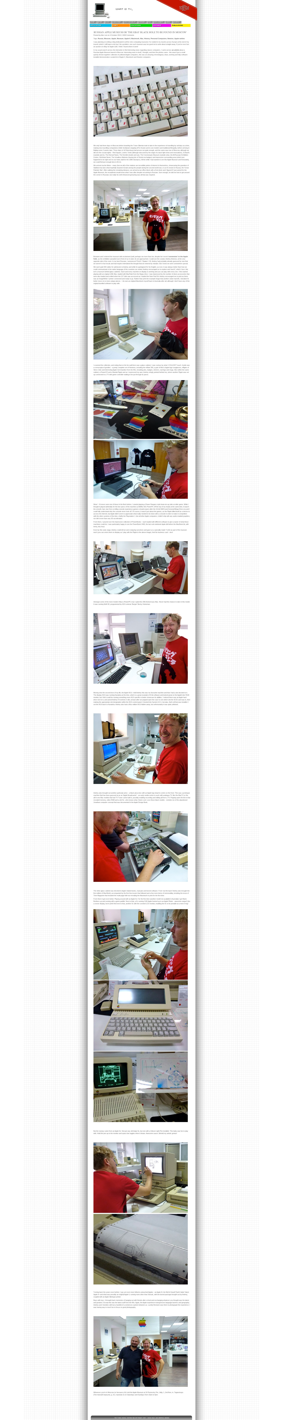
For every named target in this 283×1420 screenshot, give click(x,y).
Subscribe (116, 22)
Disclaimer (158, 22)
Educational (136, 25)
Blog (107, 22)
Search (176, 22)
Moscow (107, 38)
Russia (100, 38)
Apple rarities (179, 38)
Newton (170, 38)
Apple (113, 38)
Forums (142, 22)
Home (92, 22)
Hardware (157, 25)
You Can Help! (130, 22)
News (100, 22)
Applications (95, 25)
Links (168, 22)
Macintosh (135, 38)
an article (175, 50)
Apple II (127, 38)
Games (115, 25)
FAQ (149, 22)
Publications (177, 25)
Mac (141, 38)
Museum (120, 38)
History (147, 38)
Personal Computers (159, 38)
